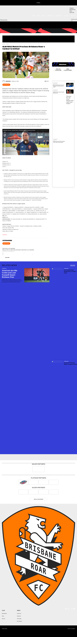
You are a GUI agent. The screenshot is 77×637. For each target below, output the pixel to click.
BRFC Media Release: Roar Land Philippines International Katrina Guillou (58, 86)
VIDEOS (38, 15)
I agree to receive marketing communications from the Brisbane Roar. (18, 254)
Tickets (66, 15)
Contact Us (19, 613)
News (7, 44)
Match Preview (6, 84)
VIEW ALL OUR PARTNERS (38, 499)
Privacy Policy (12, 253)
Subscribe (7, 257)
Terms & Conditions (71, 628)
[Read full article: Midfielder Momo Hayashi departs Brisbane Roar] (70, 91)
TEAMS (42, 15)
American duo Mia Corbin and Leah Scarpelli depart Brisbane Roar (9, 274)
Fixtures (3, 618)
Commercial (58, 15)
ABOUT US (73, 15)
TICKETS (4, 234)
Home (3, 44)
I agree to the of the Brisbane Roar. (14, 253)
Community (49, 15)
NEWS (33, 15)
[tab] (58, 70)
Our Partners (19, 621)
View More (72, 265)
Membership (4, 613)
